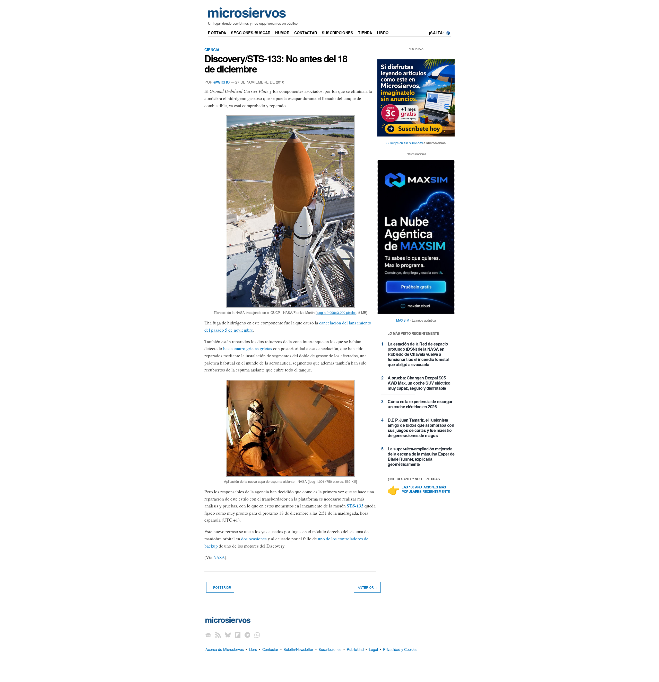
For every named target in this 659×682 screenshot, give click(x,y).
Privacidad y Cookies (400, 649)
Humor (282, 32)
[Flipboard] (237, 634)
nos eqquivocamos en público (275, 23)
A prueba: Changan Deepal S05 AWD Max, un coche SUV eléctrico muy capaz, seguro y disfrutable (419, 383)
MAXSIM (402, 320)
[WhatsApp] (257, 634)
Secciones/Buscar (251, 32)
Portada (217, 32)
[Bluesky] (228, 634)
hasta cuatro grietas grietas (247, 348)
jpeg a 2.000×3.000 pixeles (336, 312)
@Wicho (221, 82)
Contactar (305, 32)
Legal (373, 649)
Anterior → (367, 587)
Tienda (365, 32)
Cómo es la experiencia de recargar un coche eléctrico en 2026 (420, 404)
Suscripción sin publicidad (404, 142)
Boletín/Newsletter (298, 649)
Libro (382, 32)
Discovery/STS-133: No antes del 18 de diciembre (275, 63)
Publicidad (355, 649)
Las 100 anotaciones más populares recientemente (426, 489)
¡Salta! (436, 32)
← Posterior (220, 587)
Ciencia (211, 49)
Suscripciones (337, 32)
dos (244, 539)
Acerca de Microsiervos (224, 649)
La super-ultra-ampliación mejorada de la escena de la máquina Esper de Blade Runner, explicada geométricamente (421, 456)
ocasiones (258, 539)
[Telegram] (247, 634)
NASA (219, 557)
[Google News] (208, 634)
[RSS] (218, 634)
